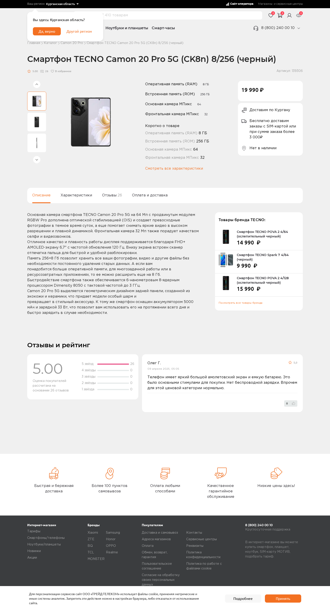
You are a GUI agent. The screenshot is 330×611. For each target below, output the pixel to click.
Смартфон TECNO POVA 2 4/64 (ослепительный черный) (262, 234)
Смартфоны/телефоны (46, 538)
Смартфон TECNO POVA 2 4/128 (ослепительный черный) (263, 280)
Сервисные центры (201, 539)
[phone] (299, 28)
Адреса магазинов (156, 539)
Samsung (113, 532)
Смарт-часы (163, 28)
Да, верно (47, 31)
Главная (33, 43)
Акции (32, 557)
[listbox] (62, 4)
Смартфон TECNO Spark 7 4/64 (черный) (263, 257)
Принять (283, 598)
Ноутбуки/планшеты (44, 544)
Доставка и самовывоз (160, 532)
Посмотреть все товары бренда (240, 303)
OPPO (111, 546)
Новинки (34, 551)
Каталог (50, 43)
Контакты (194, 532)
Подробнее (243, 598)
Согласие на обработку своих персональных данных (161, 580)
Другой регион (79, 31)
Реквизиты (194, 546)
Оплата (148, 546)
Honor (110, 539)
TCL (91, 552)
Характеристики (76, 195)
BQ (90, 546)
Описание (41, 195)
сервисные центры (289, 4)
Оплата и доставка (150, 195)
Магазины (265, 4)
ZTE (91, 539)
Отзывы (112, 195)
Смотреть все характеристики (174, 168)
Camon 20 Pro (72, 43)
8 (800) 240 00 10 (278, 28)
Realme (112, 552)
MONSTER (96, 559)
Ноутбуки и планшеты (126, 28)
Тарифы (33, 531)
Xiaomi (93, 532)
